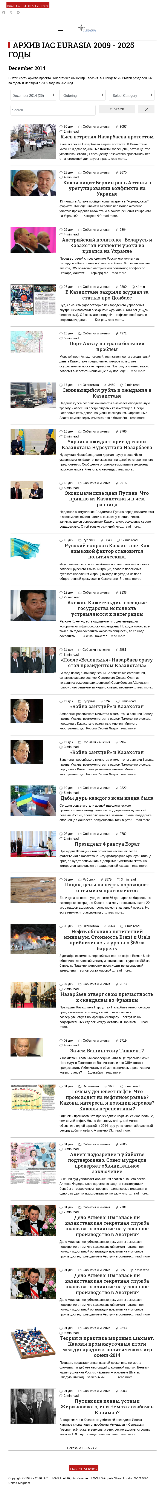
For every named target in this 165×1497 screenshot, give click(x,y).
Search (118, 109)
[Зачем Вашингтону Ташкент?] (33, 1047)
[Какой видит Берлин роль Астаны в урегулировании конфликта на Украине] (33, 183)
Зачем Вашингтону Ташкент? (107, 1050)
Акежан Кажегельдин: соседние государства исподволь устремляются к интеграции (107, 608)
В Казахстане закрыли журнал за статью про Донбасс (107, 295)
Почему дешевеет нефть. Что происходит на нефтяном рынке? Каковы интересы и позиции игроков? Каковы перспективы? (107, 1099)
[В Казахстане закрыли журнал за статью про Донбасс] (33, 299)
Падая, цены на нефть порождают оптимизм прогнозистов (107, 887)
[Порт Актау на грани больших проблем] (33, 342)
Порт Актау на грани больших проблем (107, 346)
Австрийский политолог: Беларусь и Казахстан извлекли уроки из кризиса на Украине (107, 245)
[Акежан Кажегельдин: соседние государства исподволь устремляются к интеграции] (33, 605)
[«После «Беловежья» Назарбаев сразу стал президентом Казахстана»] (33, 660)
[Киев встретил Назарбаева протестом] (33, 141)
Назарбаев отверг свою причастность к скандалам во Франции (107, 997)
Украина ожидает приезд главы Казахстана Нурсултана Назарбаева (107, 444)
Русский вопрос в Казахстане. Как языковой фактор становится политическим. (107, 551)
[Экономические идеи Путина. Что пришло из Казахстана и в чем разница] (33, 490)
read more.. (119, 158)
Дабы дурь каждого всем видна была (107, 798)
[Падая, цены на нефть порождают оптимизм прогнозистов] (33, 890)
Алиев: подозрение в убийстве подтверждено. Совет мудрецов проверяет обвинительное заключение (107, 1162)
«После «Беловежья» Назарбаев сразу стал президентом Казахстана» (107, 662)
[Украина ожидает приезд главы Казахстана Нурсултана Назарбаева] (33, 442)
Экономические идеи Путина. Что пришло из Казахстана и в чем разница (107, 499)
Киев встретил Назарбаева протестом (107, 136)
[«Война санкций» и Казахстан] (33, 711)
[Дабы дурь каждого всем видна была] (33, 800)
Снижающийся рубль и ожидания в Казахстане (107, 393)
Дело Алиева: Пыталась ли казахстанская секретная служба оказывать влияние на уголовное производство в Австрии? (107, 1225)
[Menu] (60, 30)
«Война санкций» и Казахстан (107, 706)
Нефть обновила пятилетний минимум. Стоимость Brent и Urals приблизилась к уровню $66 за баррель (107, 939)
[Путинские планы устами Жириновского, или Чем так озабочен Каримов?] (33, 1406)
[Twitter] (10, 12)
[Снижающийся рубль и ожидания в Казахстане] (33, 395)
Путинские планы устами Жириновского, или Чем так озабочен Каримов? (107, 1406)
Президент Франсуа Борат (107, 844)
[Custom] (18, 12)
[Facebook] (3, 12)
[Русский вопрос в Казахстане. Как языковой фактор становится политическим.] (33, 548)
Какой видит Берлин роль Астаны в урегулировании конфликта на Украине (107, 188)
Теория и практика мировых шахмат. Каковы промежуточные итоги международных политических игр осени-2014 (107, 1346)
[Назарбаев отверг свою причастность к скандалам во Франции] (33, 995)
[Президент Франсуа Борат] (33, 844)
